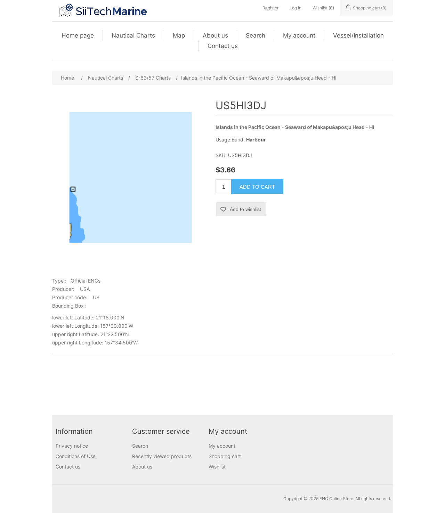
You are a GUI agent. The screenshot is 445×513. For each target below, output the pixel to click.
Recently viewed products (162, 456)
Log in (295, 7)
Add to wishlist (245, 209)
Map (179, 35)
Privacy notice (72, 446)
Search (255, 35)
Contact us (223, 45)
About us (215, 35)
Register (270, 7)
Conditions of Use (76, 456)
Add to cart (257, 187)
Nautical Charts (133, 35)
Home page (78, 35)
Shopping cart (225, 456)
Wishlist (217, 467)
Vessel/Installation (358, 35)
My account (299, 35)
